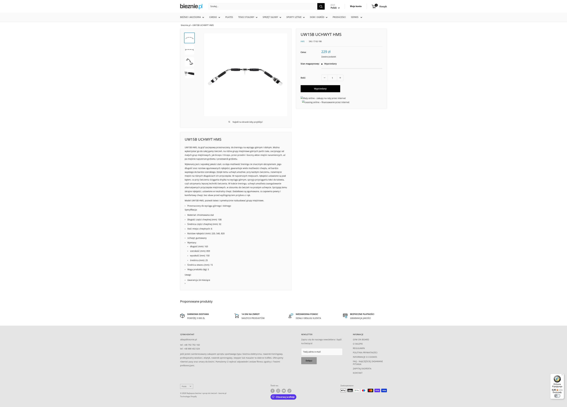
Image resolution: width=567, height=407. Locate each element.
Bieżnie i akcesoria (190, 17)
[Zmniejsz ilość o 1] (324, 78)
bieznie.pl (186, 25)
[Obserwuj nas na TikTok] (289, 391)
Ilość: (303, 77)
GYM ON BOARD (361, 339)
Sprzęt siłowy (270, 17)
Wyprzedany (320, 88)
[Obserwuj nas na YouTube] (284, 391)
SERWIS (355, 17)
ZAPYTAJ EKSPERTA (362, 368)
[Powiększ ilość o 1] (340, 78)
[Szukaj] (321, 6)
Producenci (339, 17)
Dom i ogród (317, 17)
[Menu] (562, 375)
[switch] (557, 396)
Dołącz (309, 360)
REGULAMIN (359, 348)
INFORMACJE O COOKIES (365, 356)
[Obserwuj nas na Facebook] (273, 391)
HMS (303, 41)
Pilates (229, 17)
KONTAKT (357, 372)
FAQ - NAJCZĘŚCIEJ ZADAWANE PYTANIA (368, 363)
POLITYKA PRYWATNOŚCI (365, 352)
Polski (184, 386)
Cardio (213, 17)
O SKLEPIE (358, 343)
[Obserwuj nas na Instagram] (278, 391)
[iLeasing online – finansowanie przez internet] (325, 102)
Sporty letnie (294, 17)
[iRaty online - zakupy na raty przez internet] (323, 98)
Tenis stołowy (246, 17)
